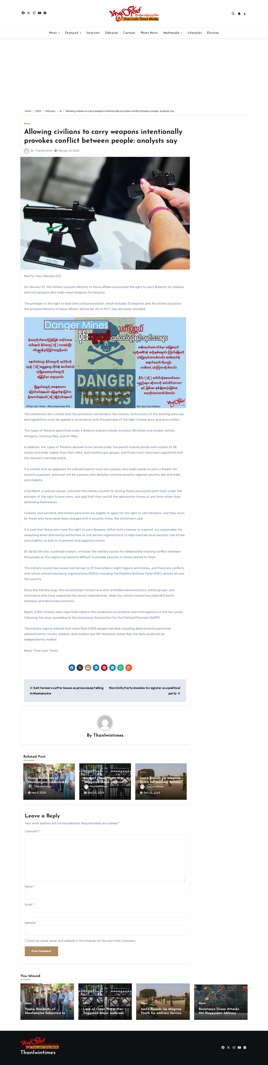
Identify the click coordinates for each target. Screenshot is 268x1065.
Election (213, 33)
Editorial (111, 33)
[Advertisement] (134, 72)
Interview (93, 33)
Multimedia (172, 33)
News (53, 33)
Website (30, 923)
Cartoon (129, 33)
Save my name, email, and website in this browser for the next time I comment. (82, 941)
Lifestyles (195, 33)
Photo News (149, 33)
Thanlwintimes (44, 150)
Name (30, 886)
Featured (72, 33)
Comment (32, 831)
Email (29, 904)
